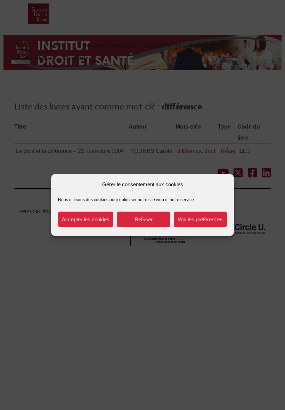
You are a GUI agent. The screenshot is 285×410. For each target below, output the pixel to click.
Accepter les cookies (85, 219)
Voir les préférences (200, 219)
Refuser (144, 219)
